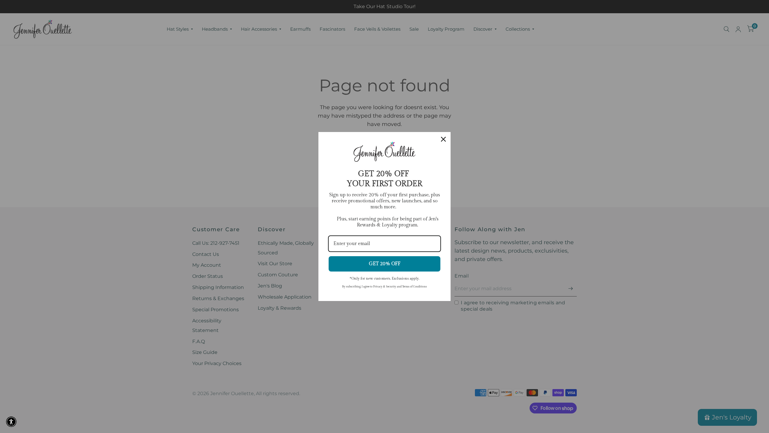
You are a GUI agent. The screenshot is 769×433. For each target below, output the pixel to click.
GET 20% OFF (384, 264)
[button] (11, 421)
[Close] (443, 139)
